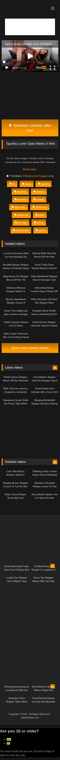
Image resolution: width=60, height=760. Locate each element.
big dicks (21, 191)
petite (41, 214)
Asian (28, 183)
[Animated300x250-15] (30, 560)
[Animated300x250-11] (29, 630)
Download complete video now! (31, 128)
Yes (9, 739)
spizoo (42, 230)
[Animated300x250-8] (29, 676)
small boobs (22, 230)
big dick (45, 183)
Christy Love (30, 176)
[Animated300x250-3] (30, 115)
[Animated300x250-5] (27, 452)
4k (13, 183)
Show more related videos (30, 348)
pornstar (22, 222)
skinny (40, 222)
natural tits (22, 214)
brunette (22, 199)
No (8, 743)
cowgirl (40, 199)
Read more (30, 169)
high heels (19, 207)
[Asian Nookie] (25, 4)
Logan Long (47, 176)
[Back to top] (49, 750)
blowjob (40, 191)
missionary (41, 207)
